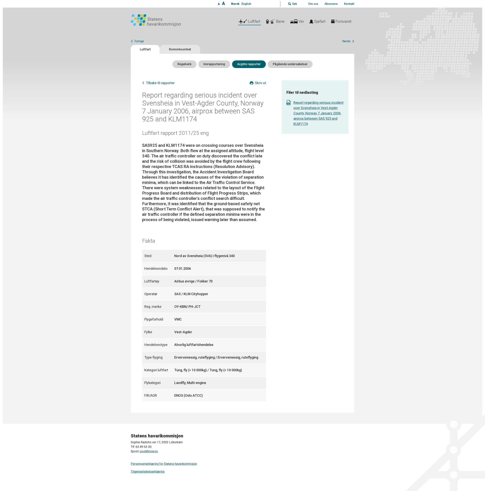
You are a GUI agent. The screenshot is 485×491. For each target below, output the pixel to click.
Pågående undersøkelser (290, 64)
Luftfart (145, 49)
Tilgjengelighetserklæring (147, 471)
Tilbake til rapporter (160, 83)
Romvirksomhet (180, 49)
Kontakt (349, 3)
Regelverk (184, 64)
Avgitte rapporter (249, 64)
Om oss (313, 3)
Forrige (139, 41)
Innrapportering (214, 64)
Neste (346, 41)
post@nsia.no (149, 451)
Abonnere (331, 3)
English (246, 3)
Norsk (235, 3)
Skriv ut (260, 83)
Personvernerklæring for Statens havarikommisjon (164, 464)
